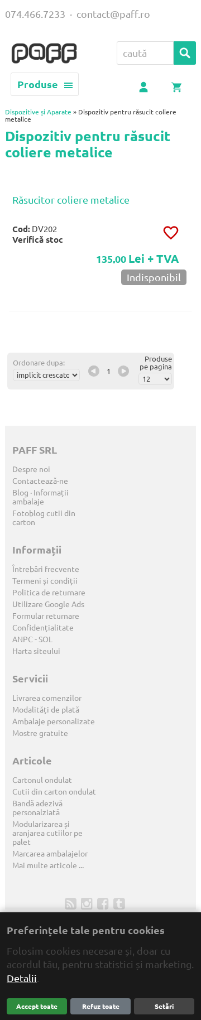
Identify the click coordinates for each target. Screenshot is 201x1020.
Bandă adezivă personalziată (37, 808)
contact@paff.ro (113, 14)
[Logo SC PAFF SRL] (44, 54)
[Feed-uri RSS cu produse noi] (72, 902)
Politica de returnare (48, 592)
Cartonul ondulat (42, 780)
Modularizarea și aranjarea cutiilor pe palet (47, 833)
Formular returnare (45, 616)
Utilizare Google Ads (48, 604)
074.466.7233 (35, 14)
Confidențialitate (43, 627)
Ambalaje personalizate (53, 721)
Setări (164, 1006)
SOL (45, 639)
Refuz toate (100, 1006)
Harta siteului (36, 651)
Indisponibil (154, 277)
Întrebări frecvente (45, 569)
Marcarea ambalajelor (50, 853)
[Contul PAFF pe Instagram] (88, 902)
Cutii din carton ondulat (54, 791)
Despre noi (31, 469)
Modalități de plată (45, 709)
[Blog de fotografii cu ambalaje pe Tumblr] (120, 902)
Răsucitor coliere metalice (71, 199)
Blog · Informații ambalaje (40, 497)
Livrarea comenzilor (47, 698)
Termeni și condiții (45, 580)
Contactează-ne (40, 481)
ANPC (22, 639)
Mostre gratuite (40, 733)
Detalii (22, 978)
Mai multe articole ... (48, 865)
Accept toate (37, 1006)
